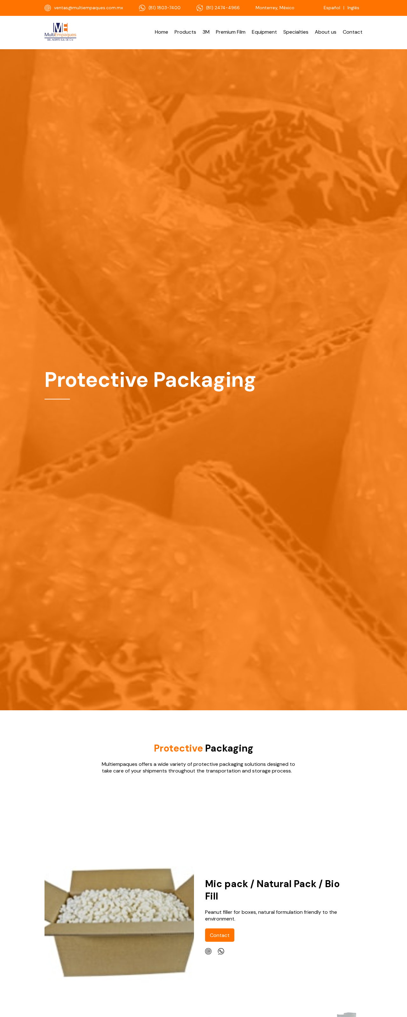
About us (325, 32)
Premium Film (230, 32)
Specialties (295, 32)
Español (332, 7)
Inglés (353, 7)
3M (206, 32)
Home (161, 32)
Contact (352, 32)
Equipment (264, 32)
